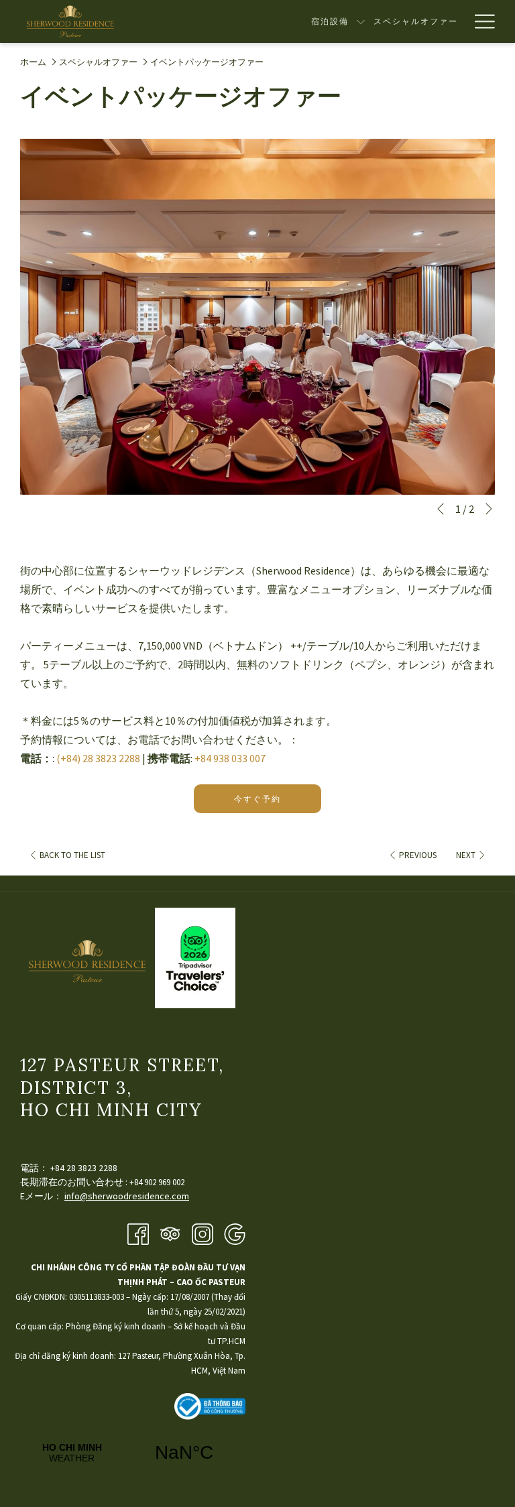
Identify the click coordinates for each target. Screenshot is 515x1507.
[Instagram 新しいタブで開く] (202, 1233)
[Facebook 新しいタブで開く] (138, 1233)
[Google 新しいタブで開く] (234, 1233)
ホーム (33, 62)
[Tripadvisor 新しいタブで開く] (170, 1233)
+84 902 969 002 (156, 1182)
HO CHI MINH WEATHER (128, 1453)
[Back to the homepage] (70, 21)
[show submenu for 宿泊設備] (360, 21)
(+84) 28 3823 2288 (98, 758)
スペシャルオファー (98, 62)
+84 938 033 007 (230, 758)
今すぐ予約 (257, 799)
